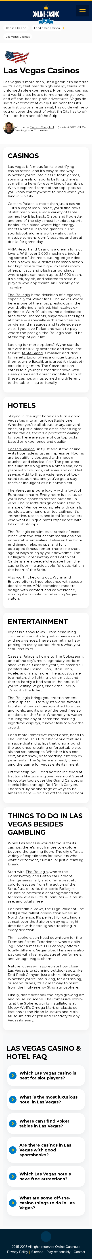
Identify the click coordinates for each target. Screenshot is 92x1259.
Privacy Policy (17, 1252)
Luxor (32, 357)
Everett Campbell (42, 127)
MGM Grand (32, 353)
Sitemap (37, 1252)
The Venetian (19, 490)
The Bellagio (19, 295)
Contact (79, 1252)
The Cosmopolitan (58, 366)
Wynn (61, 344)
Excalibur (40, 361)
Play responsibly (58, 1252)
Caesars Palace (21, 204)
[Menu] (82, 10)
